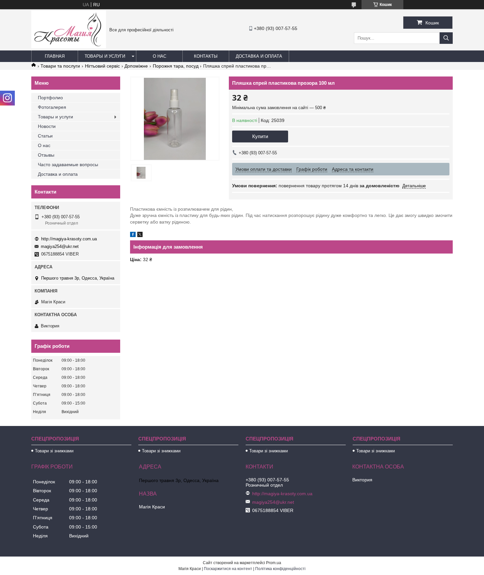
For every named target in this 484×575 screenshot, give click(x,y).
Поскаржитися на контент (228, 568)
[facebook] (133, 235)
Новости (47, 126)
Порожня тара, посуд (176, 66)
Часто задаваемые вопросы (68, 164)
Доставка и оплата (259, 56)
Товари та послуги (60, 66)
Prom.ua (273, 562)
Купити (260, 136)
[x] (140, 235)
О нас (159, 56)
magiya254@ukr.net (60, 246)
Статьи (45, 135)
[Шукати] (446, 38)
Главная (55, 56)
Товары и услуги (105, 56)
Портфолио (50, 97)
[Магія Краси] (68, 46)
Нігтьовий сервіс (102, 66)
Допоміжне (136, 66)
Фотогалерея (52, 107)
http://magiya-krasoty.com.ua (69, 238)
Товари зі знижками (54, 450)
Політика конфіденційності (280, 568)
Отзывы (46, 155)
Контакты (206, 56)
